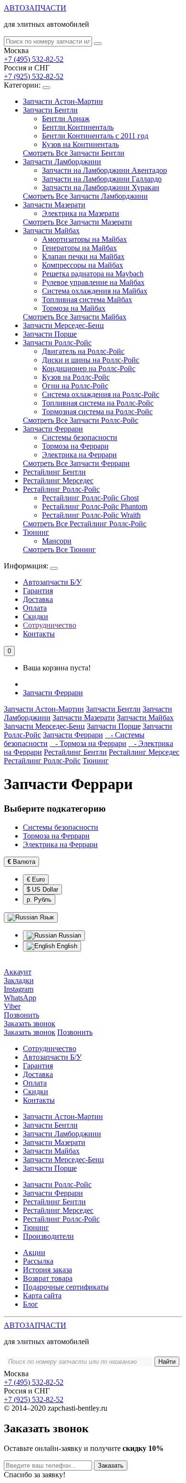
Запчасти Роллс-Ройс (57, 343)
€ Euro (36, 879)
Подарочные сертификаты (66, 1287)
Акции (34, 1252)
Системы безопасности (79, 437)
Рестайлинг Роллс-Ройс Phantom (94, 506)
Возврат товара (47, 1278)
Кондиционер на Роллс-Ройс (88, 368)
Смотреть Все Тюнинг (59, 549)
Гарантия (38, 591)
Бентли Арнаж (66, 118)
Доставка (38, 599)
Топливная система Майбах (87, 299)
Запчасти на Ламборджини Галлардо (102, 179)
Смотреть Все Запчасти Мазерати (77, 222)
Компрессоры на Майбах (82, 265)
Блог (30, 1304)
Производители (48, 1236)
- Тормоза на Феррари (88, 743)
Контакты (39, 634)
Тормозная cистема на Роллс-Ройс (97, 412)
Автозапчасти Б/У (52, 582)
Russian (69, 935)
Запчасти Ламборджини (62, 162)
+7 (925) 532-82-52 (33, 76)
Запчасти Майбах (51, 230)
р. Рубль (39, 899)
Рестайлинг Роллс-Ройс (61, 489)
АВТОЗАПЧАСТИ (35, 8)
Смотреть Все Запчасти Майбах (74, 317)
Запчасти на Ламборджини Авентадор (104, 170)
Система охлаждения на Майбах (94, 291)
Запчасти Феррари (53, 429)
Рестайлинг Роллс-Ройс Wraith (91, 515)
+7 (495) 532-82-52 (33, 59)
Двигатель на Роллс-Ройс (83, 351)
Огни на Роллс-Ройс (75, 386)
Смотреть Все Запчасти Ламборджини (85, 196)
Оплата (35, 608)
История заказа (47, 1270)
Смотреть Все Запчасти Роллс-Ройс (80, 420)
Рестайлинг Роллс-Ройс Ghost (90, 498)
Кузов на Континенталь (80, 144)
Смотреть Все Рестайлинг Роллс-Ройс (84, 524)
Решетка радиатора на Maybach (93, 274)
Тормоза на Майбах (73, 308)
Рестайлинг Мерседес (58, 480)
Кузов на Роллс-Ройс (76, 377)
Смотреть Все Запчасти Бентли (73, 153)
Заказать (111, 1465)
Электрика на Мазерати (80, 213)
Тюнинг (36, 532)
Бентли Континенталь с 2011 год (95, 136)
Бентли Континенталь (78, 127)
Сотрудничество (49, 625)
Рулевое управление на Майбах (93, 282)
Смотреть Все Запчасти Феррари (76, 463)
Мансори (57, 541)
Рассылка (38, 1261)
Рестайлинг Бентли (54, 472)
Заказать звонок (29, 1032)
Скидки (35, 616)
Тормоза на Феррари (75, 446)
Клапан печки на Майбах (83, 256)
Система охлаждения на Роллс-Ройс (100, 394)
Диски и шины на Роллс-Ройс (90, 360)
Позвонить (75, 1032)
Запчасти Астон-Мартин (63, 101)
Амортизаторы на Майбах (84, 239)
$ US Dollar (42, 889)
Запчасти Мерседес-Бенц (63, 325)
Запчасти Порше (50, 334)
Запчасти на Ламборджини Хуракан (100, 187)
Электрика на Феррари (79, 455)
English (66, 946)
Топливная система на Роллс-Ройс (98, 403)
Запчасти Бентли (50, 110)
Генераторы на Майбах (79, 248)
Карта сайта (42, 1295)
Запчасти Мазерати (54, 205)
